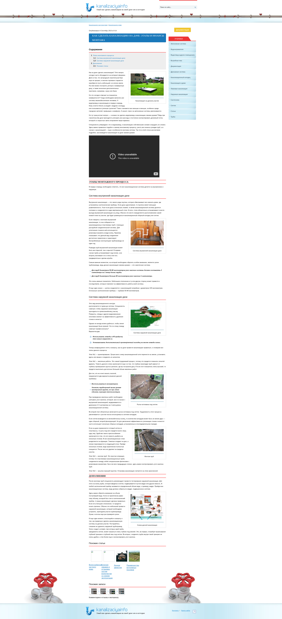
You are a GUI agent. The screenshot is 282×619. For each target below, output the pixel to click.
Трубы (173, 117)
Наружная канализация (179, 94)
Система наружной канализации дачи (108, 61)
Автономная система (178, 44)
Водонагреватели (177, 49)
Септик (173, 105)
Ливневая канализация (179, 89)
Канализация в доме (115, 25)
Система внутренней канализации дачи (109, 58)
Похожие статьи (100, 66)
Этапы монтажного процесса (102, 55)
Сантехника (175, 100)
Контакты (175, 610)
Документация (182, 30)
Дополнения (96, 63)
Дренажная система (178, 72)
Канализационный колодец (180, 77)
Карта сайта (185, 610)
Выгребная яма (176, 60)
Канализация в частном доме (98, 25)
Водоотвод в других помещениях (183, 55)
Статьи (173, 111)
